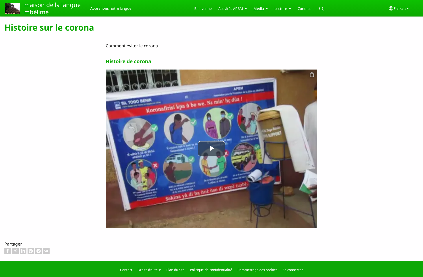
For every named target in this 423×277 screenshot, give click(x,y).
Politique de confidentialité (211, 270)
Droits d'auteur (149, 270)
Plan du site (175, 270)
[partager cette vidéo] (311, 74)
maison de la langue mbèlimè (52, 8)
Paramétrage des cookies (257, 270)
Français (400, 8)
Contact (304, 8)
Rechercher (321, 9)
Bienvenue (203, 8)
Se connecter (293, 270)
